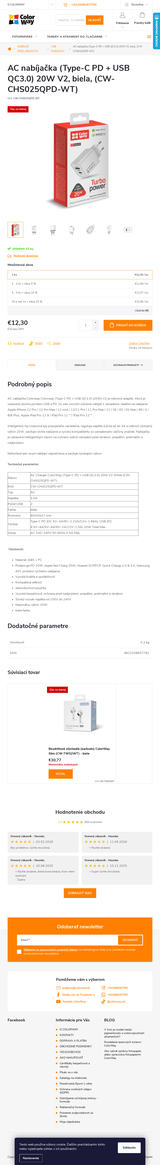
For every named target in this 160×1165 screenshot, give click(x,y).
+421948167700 (117, 988)
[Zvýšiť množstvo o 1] (95, 322)
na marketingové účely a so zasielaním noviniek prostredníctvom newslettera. (79, 951)
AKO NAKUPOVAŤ (71, 1058)
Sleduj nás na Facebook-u (78, 995)
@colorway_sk (116, 1001)
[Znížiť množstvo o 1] (95, 328)
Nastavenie (31, 1158)
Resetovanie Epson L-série (76, 1083)
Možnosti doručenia (26, 256)
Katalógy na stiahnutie (73, 1078)
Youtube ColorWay (74, 1001)
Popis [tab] (31, 365)
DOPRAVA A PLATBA (73, 1041)
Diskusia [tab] (80, 365)
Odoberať (130, 940)
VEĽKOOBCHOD (70, 1052)
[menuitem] (25, 37)
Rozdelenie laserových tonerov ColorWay (122, 1043)
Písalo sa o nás (69, 1072)
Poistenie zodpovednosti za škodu (76, 1114)
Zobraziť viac (80, 893)
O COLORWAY (16, 4)
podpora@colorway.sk (76, 988)
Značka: (139, 343)
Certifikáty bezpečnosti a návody (75, 1065)
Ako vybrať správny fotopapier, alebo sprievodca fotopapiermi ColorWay (123, 1054)
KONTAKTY (67, 1035)
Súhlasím (129, 1148)
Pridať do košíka (131, 325)
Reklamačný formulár (72, 1107)
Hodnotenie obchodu (80, 812)
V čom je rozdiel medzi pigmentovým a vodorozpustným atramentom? (124, 1033)
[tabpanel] (80, 733)
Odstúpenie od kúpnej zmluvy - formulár (79, 1099)
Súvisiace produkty (126, 365)
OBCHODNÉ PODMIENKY (76, 1046)
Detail (60, 774)
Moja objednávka (70, 1122)
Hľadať (94, 20)
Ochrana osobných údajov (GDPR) (76, 1090)
